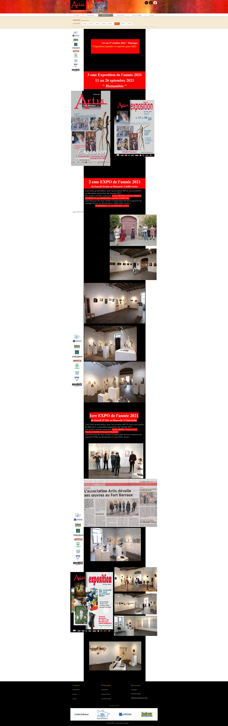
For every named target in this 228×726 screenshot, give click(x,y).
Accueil (74, 699)
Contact (74, 694)
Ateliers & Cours (106, 694)
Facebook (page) (136, 694)
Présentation (76, 690)
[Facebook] (151, 2)
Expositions (104, 690)
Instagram (134, 690)
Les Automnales (106, 699)
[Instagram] (146, 2)
